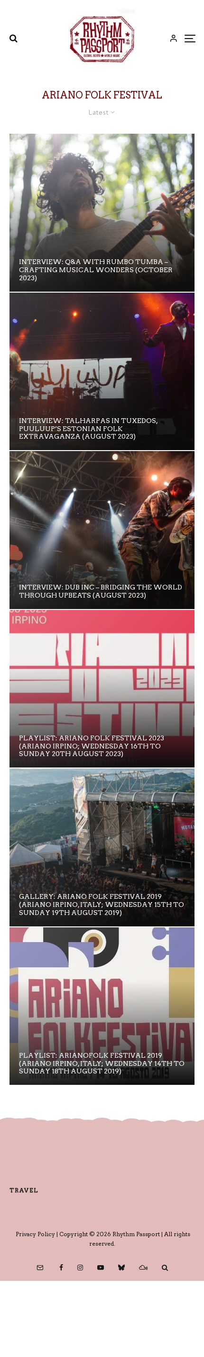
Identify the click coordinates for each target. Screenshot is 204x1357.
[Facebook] (61, 1267)
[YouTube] (100, 1267)
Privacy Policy (35, 1234)
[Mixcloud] (143, 1267)
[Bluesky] (121, 1267)
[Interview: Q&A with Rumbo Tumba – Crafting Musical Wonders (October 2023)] (102, 213)
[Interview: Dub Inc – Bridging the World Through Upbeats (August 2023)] (102, 530)
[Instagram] (80, 1267)
